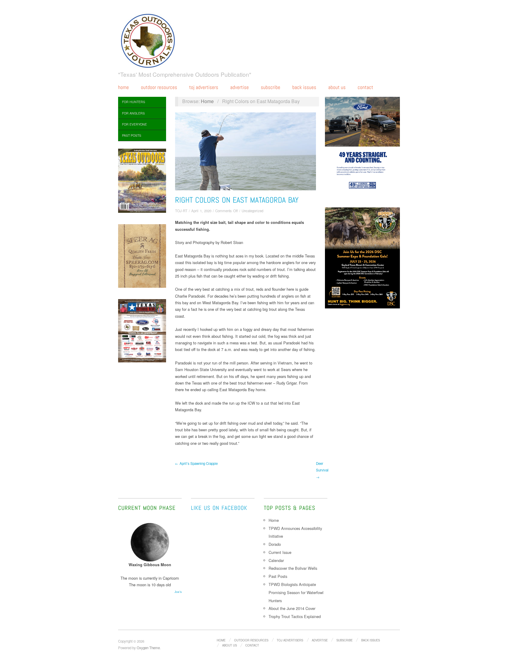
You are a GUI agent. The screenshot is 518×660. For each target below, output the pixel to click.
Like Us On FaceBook (219, 508)
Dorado (275, 544)
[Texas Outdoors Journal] (148, 39)
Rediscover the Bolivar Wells (293, 568)
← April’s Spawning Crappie (196, 463)
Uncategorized (252, 210)
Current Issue (280, 552)
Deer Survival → (322, 470)
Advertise (239, 87)
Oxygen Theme (148, 647)
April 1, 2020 (201, 210)
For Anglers (133, 113)
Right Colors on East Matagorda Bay (237, 200)
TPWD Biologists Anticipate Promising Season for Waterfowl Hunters (296, 592)
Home (123, 87)
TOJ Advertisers (203, 87)
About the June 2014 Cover (292, 608)
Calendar (276, 560)
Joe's (178, 591)
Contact (365, 87)
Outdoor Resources (159, 87)
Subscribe (270, 87)
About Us (337, 87)
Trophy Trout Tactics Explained (295, 616)
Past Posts (131, 135)
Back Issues (304, 87)
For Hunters (133, 102)
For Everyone (134, 124)
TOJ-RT (181, 210)
